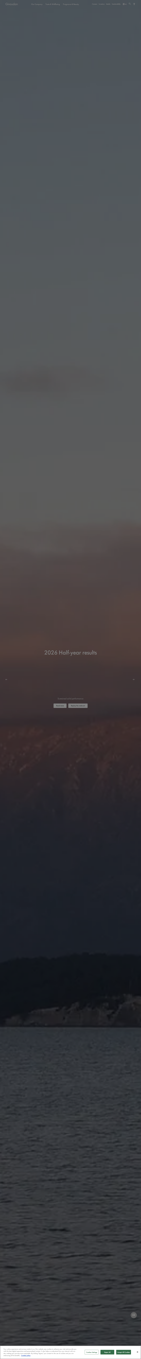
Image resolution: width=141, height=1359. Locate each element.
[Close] (137, 1352)
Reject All (107, 1352)
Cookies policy (25, 1355)
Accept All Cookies (123, 1352)
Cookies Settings (91, 1352)
